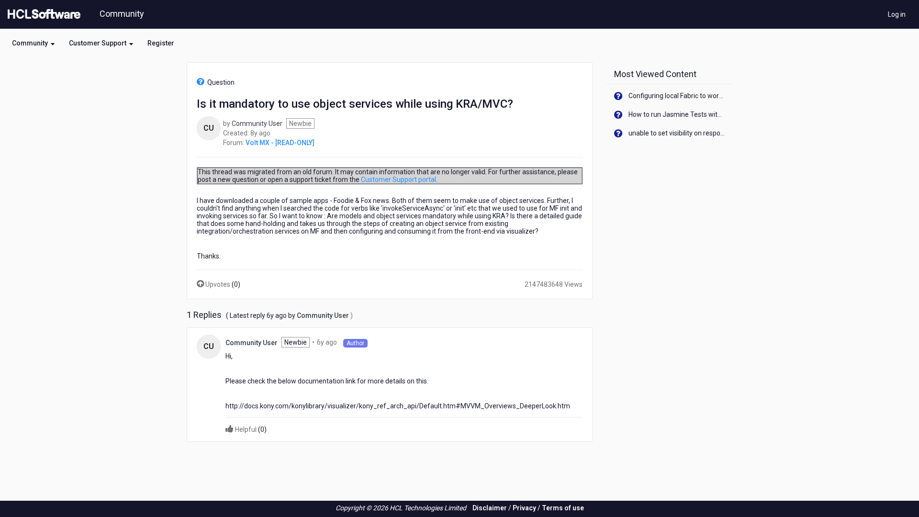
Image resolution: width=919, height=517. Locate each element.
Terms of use (563, 508)
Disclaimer (489, 508)
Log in (897, 14)
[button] (33, 43)
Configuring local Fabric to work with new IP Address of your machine (677, 96)
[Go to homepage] (42, 14)
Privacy (524, 508)
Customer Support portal (398, 179)
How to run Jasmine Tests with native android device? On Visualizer (677, 114)
